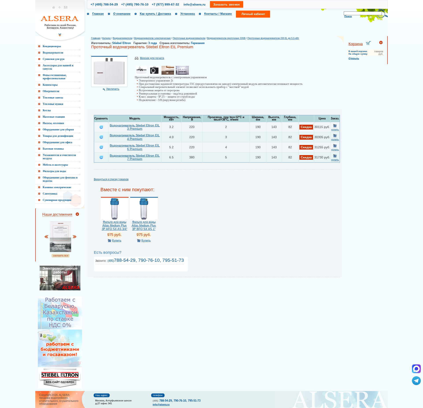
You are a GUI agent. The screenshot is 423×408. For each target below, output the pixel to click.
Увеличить (112, 89)
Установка (187, 13)
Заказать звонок (226, 4)
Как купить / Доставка (155, 13)
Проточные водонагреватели (189, 38)
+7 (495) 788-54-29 (104, 4)
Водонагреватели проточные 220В (226, 38)
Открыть (354, 58)
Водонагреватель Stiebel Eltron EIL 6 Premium (135, 147)
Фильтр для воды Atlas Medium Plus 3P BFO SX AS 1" (144, 225)
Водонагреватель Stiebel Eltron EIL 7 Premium (135, 157)
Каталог (106, 38)
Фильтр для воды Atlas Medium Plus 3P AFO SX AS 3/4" (114, 225)
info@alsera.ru (195, 4)
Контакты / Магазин (218, 13)
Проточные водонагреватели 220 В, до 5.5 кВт (273, 38)
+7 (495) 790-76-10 (134, 4)
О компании (121, 13)
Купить (116, 240)
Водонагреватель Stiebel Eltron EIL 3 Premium (135, 127)
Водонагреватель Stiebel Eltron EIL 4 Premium (135, 137)
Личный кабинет (253, 14)
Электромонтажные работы (60, 270)
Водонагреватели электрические (152, 38)
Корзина (356, 44)
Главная (98, 13)
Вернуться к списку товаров (111, 179)
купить (335, 129)
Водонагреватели (122, 38)
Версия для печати (152, 58)
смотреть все (60, 255)
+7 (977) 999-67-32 (165, 4)
